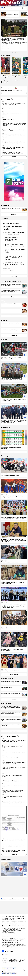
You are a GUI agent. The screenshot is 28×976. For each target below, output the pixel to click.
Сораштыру (4, 218)
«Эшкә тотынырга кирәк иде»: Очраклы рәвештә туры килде (15, 245)
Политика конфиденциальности (9, 973)
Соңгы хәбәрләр (11, 898)
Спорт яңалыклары (7, 678)
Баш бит (3, 898)
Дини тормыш (5, 427)
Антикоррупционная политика (9, 967)
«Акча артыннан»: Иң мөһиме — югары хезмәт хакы (14, 233)
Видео (19, 898)
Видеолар (4, 339)
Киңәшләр (4, 320)
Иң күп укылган (6, 703)
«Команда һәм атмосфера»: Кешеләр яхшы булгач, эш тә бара (14, 264)
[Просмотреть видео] (5, 66)
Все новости (14, 214)
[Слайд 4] (15, 52)
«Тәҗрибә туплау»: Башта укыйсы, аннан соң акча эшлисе (13, 257)
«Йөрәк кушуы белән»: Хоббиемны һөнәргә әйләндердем (12, 239)
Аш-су (3, 300)
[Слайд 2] (12, 52)
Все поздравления (14, 452)
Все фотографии (14, 674)
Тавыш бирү (14, 276)
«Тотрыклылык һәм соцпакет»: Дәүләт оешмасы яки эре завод (15, 251)
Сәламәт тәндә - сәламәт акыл (11, 281)
